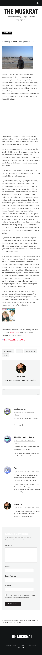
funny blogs (14, 332)
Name (7, 566)
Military (7, 33)
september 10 (30, 351)
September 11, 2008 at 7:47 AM (24, 412)
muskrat (14, 42)
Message (8, 545)
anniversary (8, 351)
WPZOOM (21, 648)
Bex (15, 468)
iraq (19, 351)
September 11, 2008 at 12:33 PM (24, 441)
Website (8, 586)
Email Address (10, 576)
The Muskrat (21, 11)
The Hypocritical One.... (25, 437)
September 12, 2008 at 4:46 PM (24, 508)
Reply (17, 415)
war (5, 355)
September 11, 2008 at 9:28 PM (24, 472)
